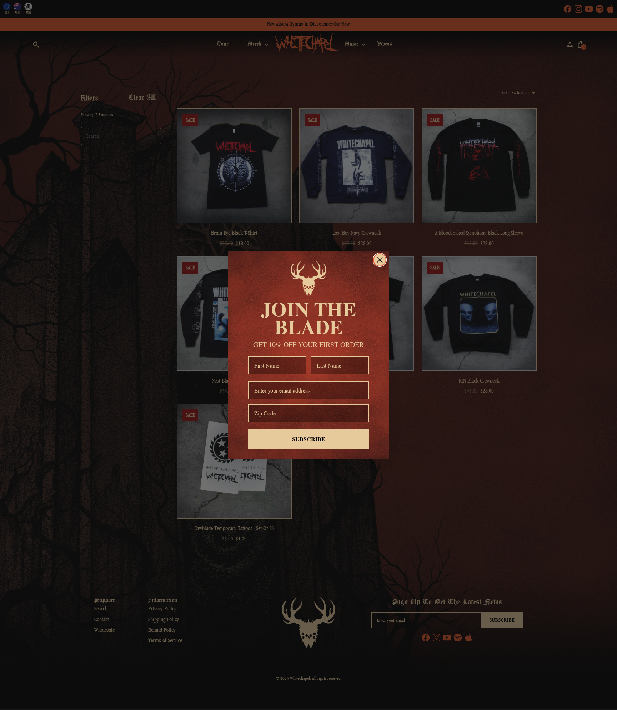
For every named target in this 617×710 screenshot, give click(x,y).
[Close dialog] (379, 260)
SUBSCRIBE (308, 439)
